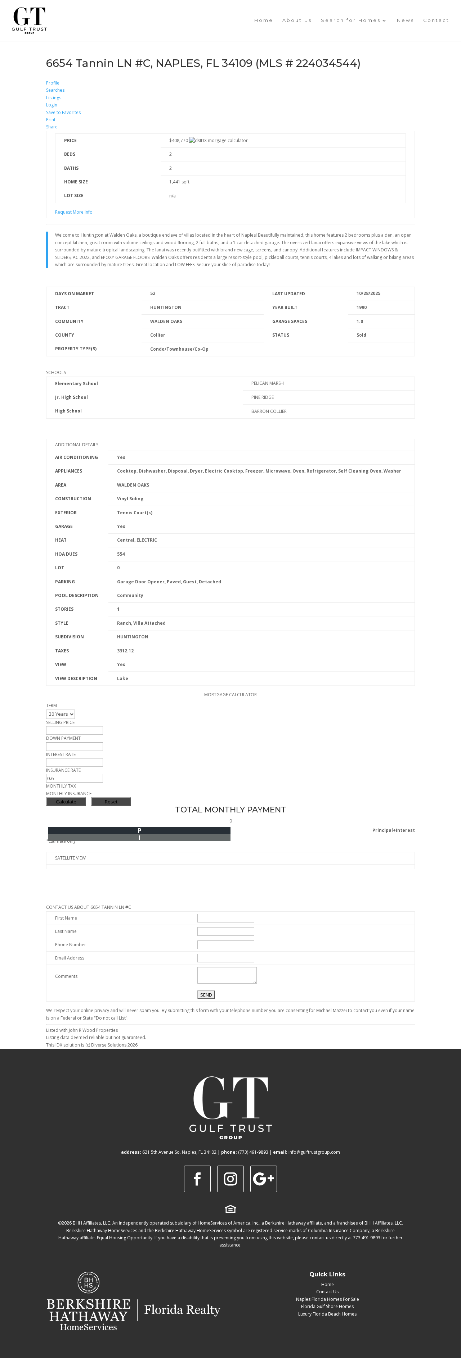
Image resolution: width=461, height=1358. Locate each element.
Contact (436, 20)
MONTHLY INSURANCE (68, 793)
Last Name (66, 931)
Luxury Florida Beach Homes (327, 1314)
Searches (55, 90)
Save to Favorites (63, 112)
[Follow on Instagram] (230, 1179)
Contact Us (327, 1292)
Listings (53, 98)
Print (50, 120)
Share (52, 127)
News (405, 20)
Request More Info (74, 212)
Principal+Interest (393, 830)
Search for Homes (351, 20)
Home (263, 20)
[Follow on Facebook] (197, 1179)
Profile (52, 83)
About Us (297, 20)
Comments (66, 976)
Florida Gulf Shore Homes (327, 1306)
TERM (51, 705)
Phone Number (70, 945)
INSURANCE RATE (63, 770)
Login (51, 105)
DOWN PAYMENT (63, 738)
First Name (66, 918)
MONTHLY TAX (61, 786)
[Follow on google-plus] (263, 1179)
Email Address (69, 958)
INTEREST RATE (61, 754)
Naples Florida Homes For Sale (327, 1299)
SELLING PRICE (60, 722)
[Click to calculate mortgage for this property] (218, 140)
